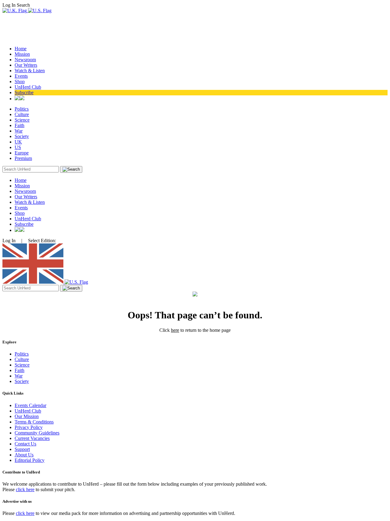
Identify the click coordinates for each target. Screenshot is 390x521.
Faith (19, 125)
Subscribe (24, 92)
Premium (23, 158)
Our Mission (27, 416)
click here (25, 489)
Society (22, 136)
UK (18, 141)
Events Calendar (30, 405)
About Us (24, 454)
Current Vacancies (32, 438)
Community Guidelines (37, 432)
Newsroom (25, 59)
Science (22, 119)
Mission (22, 54)
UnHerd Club (28, 87)
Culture (22, 114)
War (19, 130)
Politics (22, 109)
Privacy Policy (29, 427)
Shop (20, 81)
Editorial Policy (29, 460)
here (175, 330)
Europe (22, 152)
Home (21, 48)
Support (22, 449)
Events (21, 76)
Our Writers (26, 65)
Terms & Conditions (34, 421)
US (18, 147)
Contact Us (25, 443)
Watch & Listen (30, 70)
